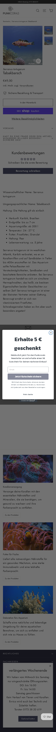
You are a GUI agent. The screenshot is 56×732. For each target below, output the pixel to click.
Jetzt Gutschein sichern (28, 376)
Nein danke (28, 394)
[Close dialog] (51, 333)
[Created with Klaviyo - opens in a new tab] (28, 400)
